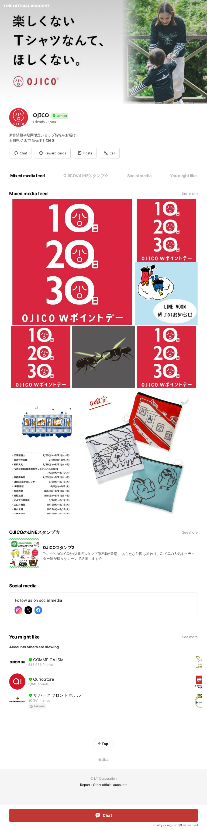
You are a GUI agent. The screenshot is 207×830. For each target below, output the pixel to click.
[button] (52, 153)
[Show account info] (59, 116)
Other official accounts (110, 785)
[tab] (27, 175)
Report (85, 785)
